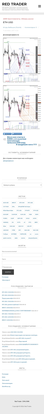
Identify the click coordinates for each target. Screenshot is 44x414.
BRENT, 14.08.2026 (7, 320)
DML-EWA (26, 401)
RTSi (30, 222)
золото (36, 234)
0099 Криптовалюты (11, 19)
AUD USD (5, 202)
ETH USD (35, 210)
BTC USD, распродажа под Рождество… (21, 352)
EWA (30, 214)
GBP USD (20, 218)
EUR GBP (5, 214)
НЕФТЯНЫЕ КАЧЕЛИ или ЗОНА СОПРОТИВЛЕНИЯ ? (16, 310)
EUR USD (23, 214)
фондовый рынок (33, 238)
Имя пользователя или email (9, 251)
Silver (4, 226)
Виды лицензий (23, 341)
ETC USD (19, 210)
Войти (8, 272)
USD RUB (5, 230)
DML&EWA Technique (24, 206)
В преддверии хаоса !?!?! (26, 144)
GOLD (27, 218)
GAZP (12, 218)
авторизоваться (8, 161)
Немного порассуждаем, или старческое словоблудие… (24, 335)
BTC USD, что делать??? (25, 338)
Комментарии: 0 (31, 27)
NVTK (18, 222)
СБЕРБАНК (23, 234)
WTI (20, 230)
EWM (36, 214)
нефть (16, 238)
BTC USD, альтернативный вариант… (20, 349)
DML (13, 206)
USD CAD (12, 226)
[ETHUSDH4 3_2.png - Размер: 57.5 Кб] (22, 130)
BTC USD (30, 202)
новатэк (23, 238)
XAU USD (35, 230)
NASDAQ (5, 222)
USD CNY (21, 226)
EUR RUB (14, 214)
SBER (36, 222)
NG (13, 222)
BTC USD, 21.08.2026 (8, 292)
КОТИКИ (13, 234)
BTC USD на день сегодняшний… (27, 359)
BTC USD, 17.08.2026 (8, 314)
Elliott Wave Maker (8, 210)
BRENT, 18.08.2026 (7, 307)
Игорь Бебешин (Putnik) (12, 27)
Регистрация (5, 277)
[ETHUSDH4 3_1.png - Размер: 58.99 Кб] (22, 82)
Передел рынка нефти (7, 298)
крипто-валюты (7, 238)
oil (24, 222)
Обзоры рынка (27, 19)
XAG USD (27, 230)
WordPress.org (6, 386)
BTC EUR (21, 202)
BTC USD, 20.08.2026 (8, 295)
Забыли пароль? (6, 280)
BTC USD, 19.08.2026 (8, 301)
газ (30, 234)
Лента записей (5, 380)
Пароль (4, 259)
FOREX (5, 218)
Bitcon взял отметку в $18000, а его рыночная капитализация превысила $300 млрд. (16, 140)
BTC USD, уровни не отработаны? (10, 304)
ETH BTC (27, 210)
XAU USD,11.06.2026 (17, 332)
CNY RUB (5, 206)
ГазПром (5, 234)
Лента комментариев (7, 383)
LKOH (34, 218)
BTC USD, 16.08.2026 (8, 317)
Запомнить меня (8, 267)
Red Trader (14, 4)
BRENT (14, 202)
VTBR (13, 230)
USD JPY (29, 226)
